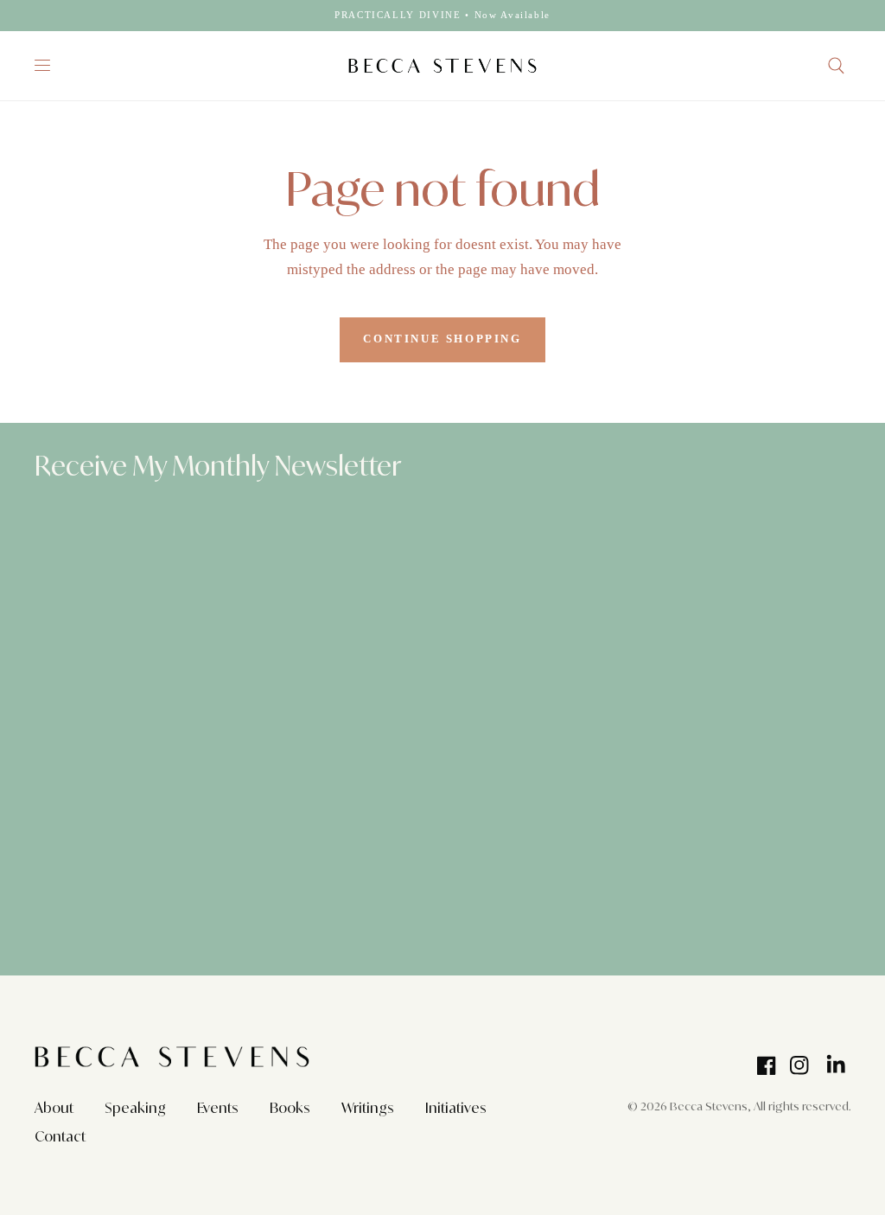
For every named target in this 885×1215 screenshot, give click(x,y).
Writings (367, 1107)
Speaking (135, 1107)
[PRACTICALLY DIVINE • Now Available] (442, 15)
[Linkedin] (836, 1061)
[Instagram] (799, 1065)
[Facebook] (766, 1065)
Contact (60, 1136)
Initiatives (456, 1107)
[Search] (836, 65)
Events (218, 1107)
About (54, 1107)
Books (290, 1107)
